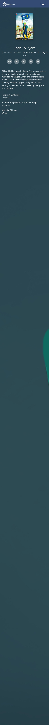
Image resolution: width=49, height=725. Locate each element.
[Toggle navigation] (43, 4)
